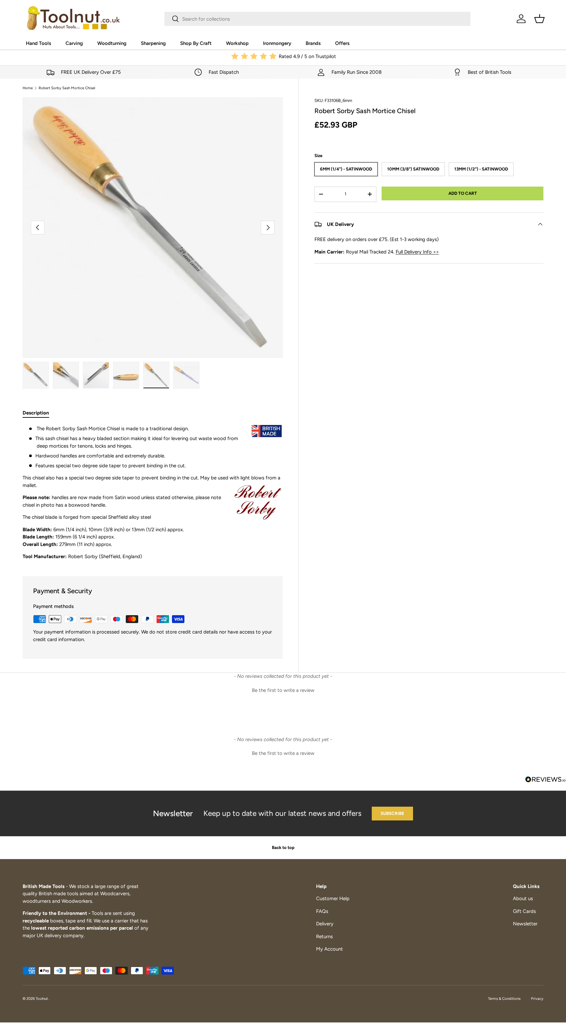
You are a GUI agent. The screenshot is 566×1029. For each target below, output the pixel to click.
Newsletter (525, 924)
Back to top (283, 847)
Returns (324, 936)
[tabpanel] (153, 492)
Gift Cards (524, 911)
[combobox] (317, 19)
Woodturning (111, 43)
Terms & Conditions (504, 998)
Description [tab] (36, 413)
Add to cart (462, 193)
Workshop (237, 43)
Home (28, 88)
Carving (74, 43)
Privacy (537, 998)
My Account (329, 949)
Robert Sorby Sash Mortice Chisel (67, 88)
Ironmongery (277, 43)
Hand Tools (38, 43)
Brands (313, 43)
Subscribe (392, 813)
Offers (342, 43)
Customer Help (332, 898)
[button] (539, 18)
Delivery (324, 924)
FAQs (322, 911)
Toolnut (42, 998)
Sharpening (153, 43)
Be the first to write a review (283, 690)
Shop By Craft (196, 43)
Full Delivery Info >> (417, 252)
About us (523, 898)
